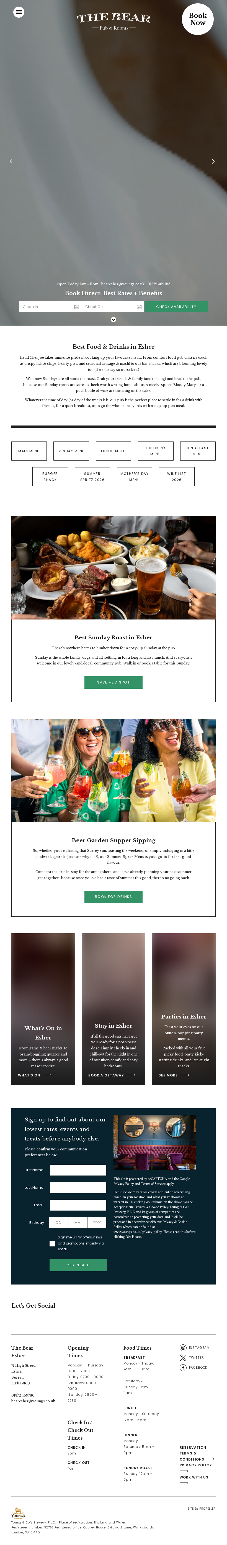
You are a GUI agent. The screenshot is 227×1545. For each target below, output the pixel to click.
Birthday (36, 1222)
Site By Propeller (202, 1509)
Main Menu (29, 451)
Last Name (34, 1187)
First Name (34, 1170)
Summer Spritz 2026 (92, 476)
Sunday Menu (71, 451)
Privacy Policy (124, 1184)
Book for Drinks (113, 896)
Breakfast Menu (198, 451)
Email (38, 1205)
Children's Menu (156, 451)
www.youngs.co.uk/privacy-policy (138, 1232)
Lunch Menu (113, 451)
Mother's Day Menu (134, 476)
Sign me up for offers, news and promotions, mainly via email (81, 1243)
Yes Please (78, 1265)
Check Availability (176, 306)
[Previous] (13, 163)
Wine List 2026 (176, 476)
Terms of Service (153, 1184)
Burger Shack (50, 476)
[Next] (214, 163)
